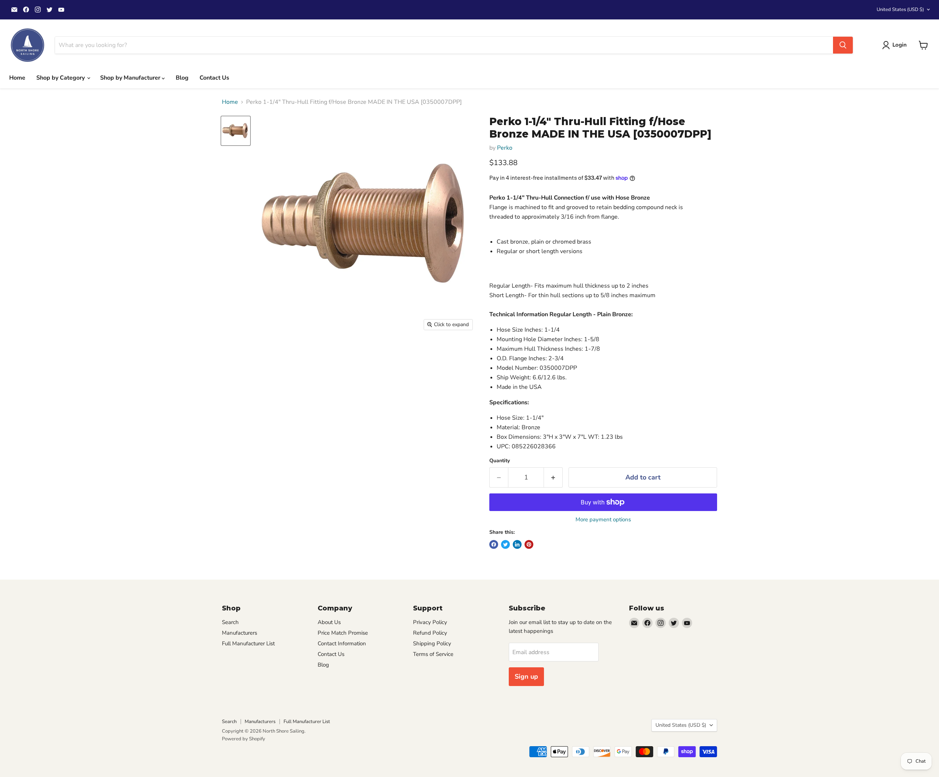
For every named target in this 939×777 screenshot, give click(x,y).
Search (230, 622)
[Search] (843, 45)
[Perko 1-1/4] (235, 130)
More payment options (603, 520)
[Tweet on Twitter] (505, 544)
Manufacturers (239, 632)
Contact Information (342, 643)
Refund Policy (430, 632)
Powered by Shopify (243, 739)
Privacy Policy (430, 622)
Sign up (526, 676)
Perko (504, 148)
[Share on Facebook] (493, 544)
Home (17, 78)
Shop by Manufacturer (131, 78)
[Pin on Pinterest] (529, 544)
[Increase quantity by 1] (553, 477)
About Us (329, 622)
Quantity (499, 461)
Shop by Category (61, 78)
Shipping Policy (432, 643)
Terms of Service (433, 654)
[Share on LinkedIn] (517, 544)
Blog (182, 78)
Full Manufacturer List (248, 643)
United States (900, 9)
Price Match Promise (343, 632)
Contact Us (214, 78)
